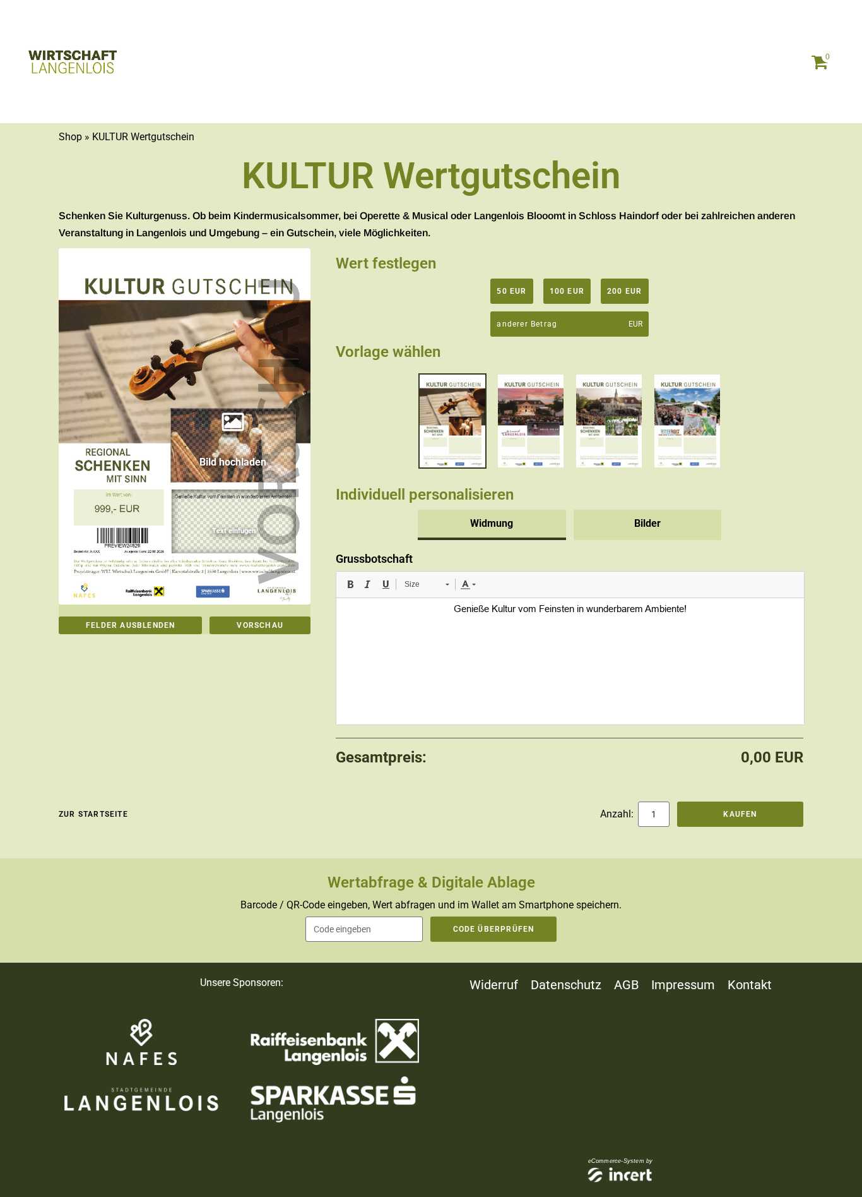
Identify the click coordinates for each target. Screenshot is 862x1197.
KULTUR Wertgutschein (143, 137)
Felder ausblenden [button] (130, 625)
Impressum (683, 984)
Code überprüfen (493, 929)
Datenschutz (566, 984)
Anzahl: (618, 814)
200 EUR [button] (624, 291)
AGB (626, 984)
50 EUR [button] (511, 291)
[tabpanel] (569, 637)
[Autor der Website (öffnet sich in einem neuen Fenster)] (620, 1175)
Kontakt (750, 984)
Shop (70, 137)
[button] (234, 521)
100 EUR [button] (567, 291)
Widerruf (493, 984)
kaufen (740, 814)
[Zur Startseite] (72, 62)
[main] (431, 527)
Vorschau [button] (260, 625)
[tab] (492, 525)
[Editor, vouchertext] (570, 661)
